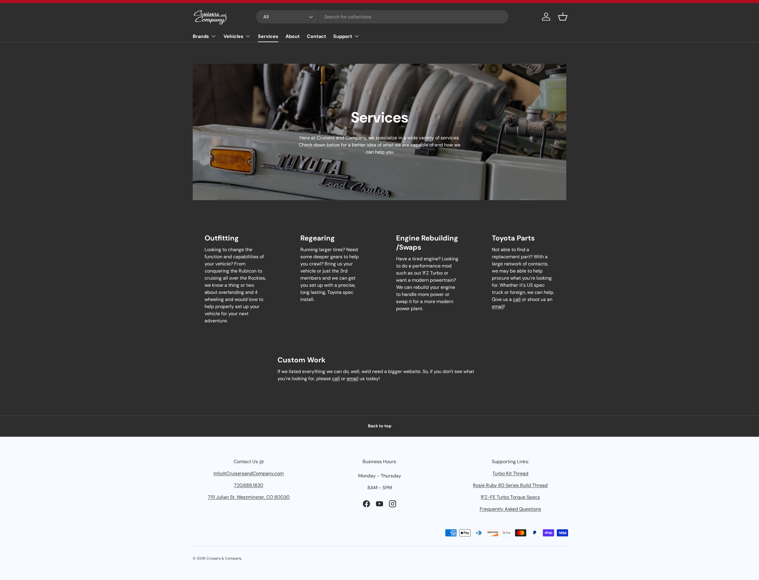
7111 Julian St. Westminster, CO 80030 (249, 497)
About (293, 36)
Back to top (379, 425)
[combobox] (382, 16)
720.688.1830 (248, 485)
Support (342, 36)
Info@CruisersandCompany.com (248, 473)
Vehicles (233, 36)
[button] (562, 16)
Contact (316, 36)
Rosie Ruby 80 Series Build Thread (510, 485)
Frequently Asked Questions (510, 509)
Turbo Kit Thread (510, 473)
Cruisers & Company (223, 558)
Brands (201, 36)
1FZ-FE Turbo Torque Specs (510, 497)
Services (268, 36)
